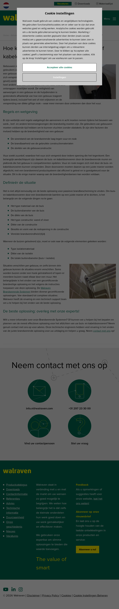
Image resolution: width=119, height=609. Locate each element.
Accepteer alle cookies (59, 67)
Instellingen (59, 77)
